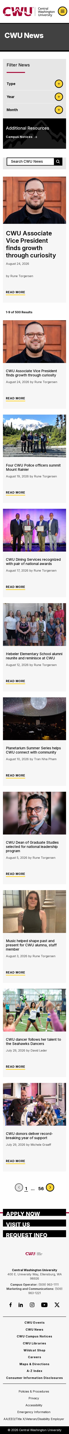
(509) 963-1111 (48, 1284)
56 (41, 1188)
